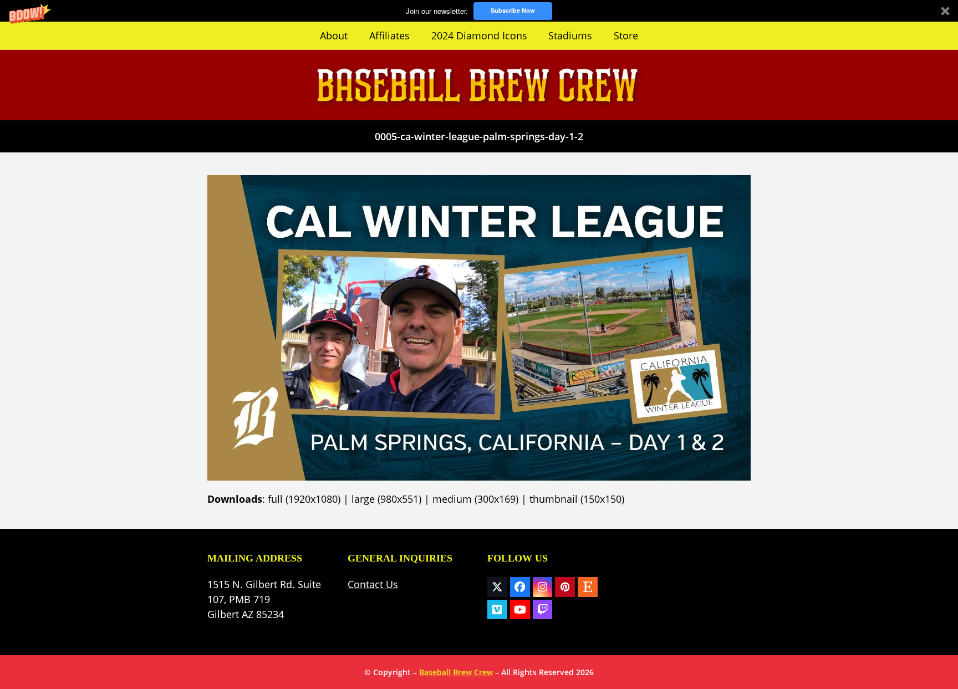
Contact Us (373, 584)
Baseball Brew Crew (456, 672)
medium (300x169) (475, 499)
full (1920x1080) (304, 499)
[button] (479, 11)
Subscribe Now (513, 10)
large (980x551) (386, 499)
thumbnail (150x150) (576, 499)
